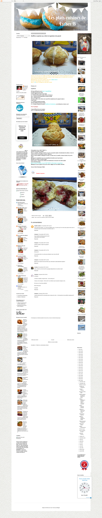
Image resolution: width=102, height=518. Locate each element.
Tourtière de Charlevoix (82, 387)
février (81, 449)
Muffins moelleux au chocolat (25, 347)
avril (80, 446)
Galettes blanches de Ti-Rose (26, 258)
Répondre (36, 230)
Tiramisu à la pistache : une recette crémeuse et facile (26, 269)
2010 (80, 375)
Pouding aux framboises (25, 412)
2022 (80, 355)
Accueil (52, 339)
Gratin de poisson (81, 434)
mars (81, 447)
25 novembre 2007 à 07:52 (44, 250)
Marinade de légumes (81, 414)
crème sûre (39, 217)
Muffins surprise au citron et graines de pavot (82, 396)
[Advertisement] (52, 329)
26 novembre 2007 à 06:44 (43, 267)
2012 (80, 372)
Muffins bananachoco (82, 427)
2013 (80, 370)
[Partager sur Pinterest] (51, 215)
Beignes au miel (82, 384)
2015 (80, 367)
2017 (80, 364)
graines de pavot (48, 217)
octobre (81, 436)
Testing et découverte (22, 226)
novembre (82, 383)
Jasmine (36, 267)
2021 (80, 357)
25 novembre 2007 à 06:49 (44, 242)
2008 (80, 378)
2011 (80, 373)
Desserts (24, 357)
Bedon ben (20, 286)
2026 (80, 349)
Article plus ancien (70, 339)
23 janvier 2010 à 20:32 (42, 274)
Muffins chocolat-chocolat (81, 406)
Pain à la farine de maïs (82, 431)
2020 (80, 359)
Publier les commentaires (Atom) (42, 345)
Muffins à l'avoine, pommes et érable (82, 418)
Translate (25, 37)
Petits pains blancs (81, 424)
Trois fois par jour (21, 202)
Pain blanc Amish (25, 368)
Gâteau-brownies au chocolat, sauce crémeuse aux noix (82, 401)
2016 (80, 365)
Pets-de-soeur (82, 429)
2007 (80, 380)
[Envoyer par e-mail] (45, 215)
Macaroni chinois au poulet (25, 422)
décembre (82, 381)
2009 (80, 377)
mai (80, 444)
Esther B (26, 86)
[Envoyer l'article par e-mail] (43, 215)
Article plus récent (34, 339)
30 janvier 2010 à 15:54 (43, 293)
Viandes (24, 389)
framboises (43, 217)
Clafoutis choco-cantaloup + (25, 209)
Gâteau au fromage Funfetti (25, 228)
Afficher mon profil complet (21, 92)
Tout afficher (26, 290)
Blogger (58, 507)
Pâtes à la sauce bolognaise (82, 422)
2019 (80, 360)
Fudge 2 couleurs (81, 390)
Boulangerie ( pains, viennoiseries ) (25, 379)
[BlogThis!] (47, 215)
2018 (80, 362)
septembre (82, 437)
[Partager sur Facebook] (49, 215)
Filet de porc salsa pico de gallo (26, 249)
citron (36, 217)
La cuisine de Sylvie (22, 256)
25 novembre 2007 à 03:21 (44, 234)
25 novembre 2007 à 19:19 (44, 259)
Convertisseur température (22, 295)
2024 (80, 352)
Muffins (52, 217)
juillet (81, 441)
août (80, 439)
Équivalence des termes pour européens (21, 306)
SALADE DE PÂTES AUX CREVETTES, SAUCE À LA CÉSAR (26, 279)
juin (80, 442)
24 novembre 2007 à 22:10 (46, 225)
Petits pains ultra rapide (25, 401)
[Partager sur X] (48, 215)
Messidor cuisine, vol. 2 (22, 207)
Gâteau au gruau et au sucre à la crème (25, 335)
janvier (81, 450)
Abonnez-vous (22, 137)
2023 (80, 354)
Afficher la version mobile (53, 342)
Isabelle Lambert (37, 225)
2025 (80, 351)
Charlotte (36, 274)
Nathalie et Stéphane (21, 296)
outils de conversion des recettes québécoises (22, 303)
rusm (51, 507)
